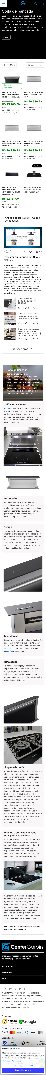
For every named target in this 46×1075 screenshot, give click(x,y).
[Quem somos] (23, 946)
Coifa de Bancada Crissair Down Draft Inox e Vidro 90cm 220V (11, 95)
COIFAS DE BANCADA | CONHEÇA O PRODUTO (28, 317)
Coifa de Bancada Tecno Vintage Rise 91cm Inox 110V (33, 95)
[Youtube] (20, 989)
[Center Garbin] (23, 3)
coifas (9, 408)
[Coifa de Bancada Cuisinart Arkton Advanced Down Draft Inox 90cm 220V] (12, 174)
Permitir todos (23, 1070)
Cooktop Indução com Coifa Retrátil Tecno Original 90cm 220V (33, 190)
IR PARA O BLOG (20, 349)
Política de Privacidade (12, 1061)
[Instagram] (15, 989)
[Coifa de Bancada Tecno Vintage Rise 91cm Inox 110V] (34, 79)
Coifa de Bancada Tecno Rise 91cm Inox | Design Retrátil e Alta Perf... (29, 334)
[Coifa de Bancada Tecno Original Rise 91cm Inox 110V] (34, 128)
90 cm (6, 37)
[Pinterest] (24, 989)
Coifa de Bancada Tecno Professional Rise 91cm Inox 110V (11, 144)
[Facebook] (6, 989)
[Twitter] (10, 989)
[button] (42, 3)
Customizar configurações (23, 1065)
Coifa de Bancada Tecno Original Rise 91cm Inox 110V (33, 144)
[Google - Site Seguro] (27, 1021)
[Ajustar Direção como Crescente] (41, 65)
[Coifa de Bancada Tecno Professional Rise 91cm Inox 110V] (12, 128)
